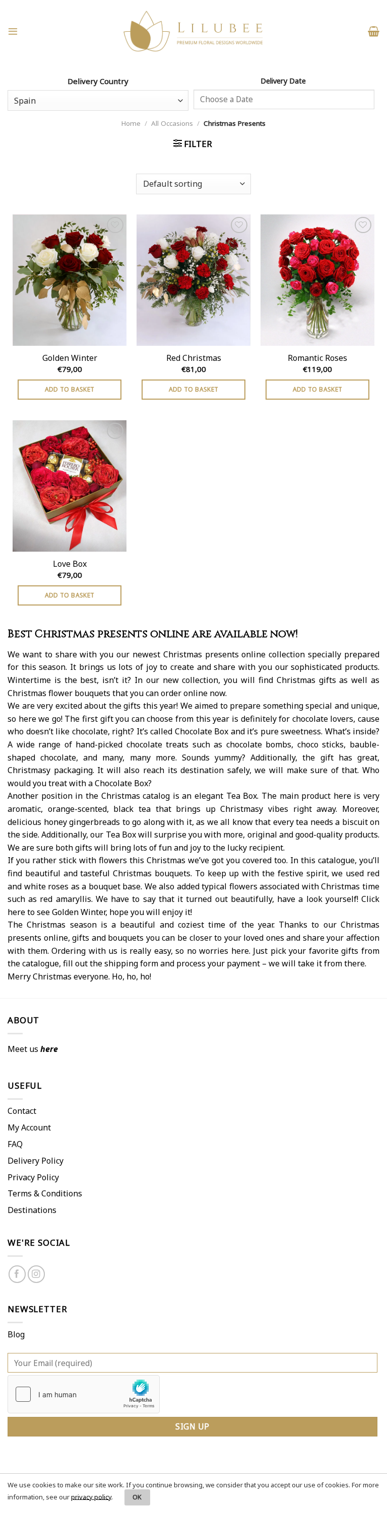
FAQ (15, 1144)
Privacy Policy (33, 1177)
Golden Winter (69, 358)
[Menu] (13, 31)
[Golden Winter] (69, 280)
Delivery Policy (35, 1160)
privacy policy (91, 1496)
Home (131, 123)
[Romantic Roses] (317, 280)
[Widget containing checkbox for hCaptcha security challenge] (84, 1394)
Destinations (32, 1210)
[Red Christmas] (193, 280)
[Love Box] (69, 486)
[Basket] (373, 31)
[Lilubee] (193, 31)
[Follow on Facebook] (17, 1274)
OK (137, 1496)
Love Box (70, 564)
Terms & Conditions (45, 1193)
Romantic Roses (317, 358)
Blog (16, 1334)
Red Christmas (193, 358)
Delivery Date (284, 81)
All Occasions (172, 123)
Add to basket (70, 389)
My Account (29, 1127)
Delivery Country (98, 81)
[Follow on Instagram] (36, 1274)
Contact (22, 1110)
